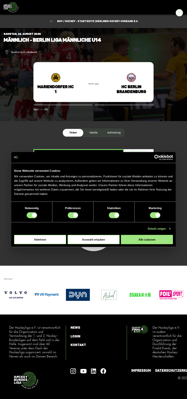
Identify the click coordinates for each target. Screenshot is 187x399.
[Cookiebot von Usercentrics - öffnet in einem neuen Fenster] (157, 157)
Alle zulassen (146, 239)
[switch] (73, 215)
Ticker (73, 132)
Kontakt (78, 345)
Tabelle (93, 132)
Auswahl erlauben (93, 239)
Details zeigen (157, 228)
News (75, 328)
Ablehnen (40, 239)
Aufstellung (114, 132)
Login (75, 336)
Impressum (141, 370)
